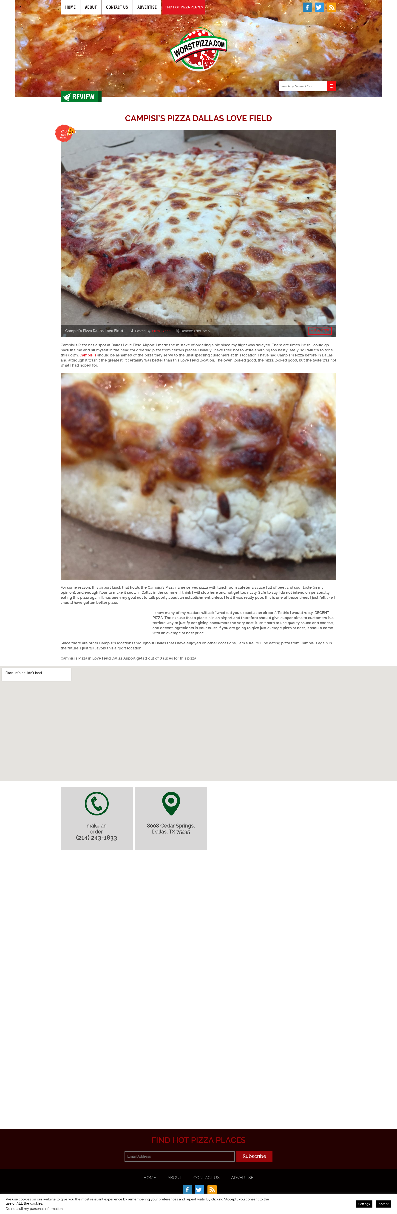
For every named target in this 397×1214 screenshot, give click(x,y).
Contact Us (117, 7)
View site (320, 331)
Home (70, 7)
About (91, 7)
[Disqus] (198, 914)
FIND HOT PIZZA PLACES (184, 7)
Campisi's (87, 355)
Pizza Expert (161, 331)
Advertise (147, 7)
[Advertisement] (104, 622)
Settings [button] (364, 1204)
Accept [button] (383, 1204)
